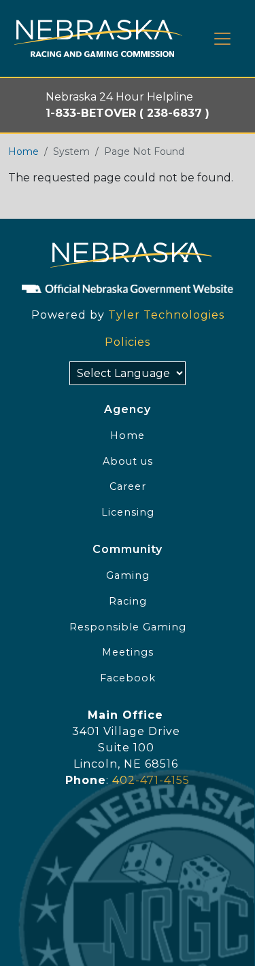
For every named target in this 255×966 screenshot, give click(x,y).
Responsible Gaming (127, 627)
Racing (128, 601)
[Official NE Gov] (127, 288)
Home (23, 151)
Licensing (127, 512)
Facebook (128, 678)
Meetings (128, 652)
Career (127, 486)
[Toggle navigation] (222, 39)
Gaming (128, 575)
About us (128, 461)
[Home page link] (98, 38)
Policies (127, 342)
